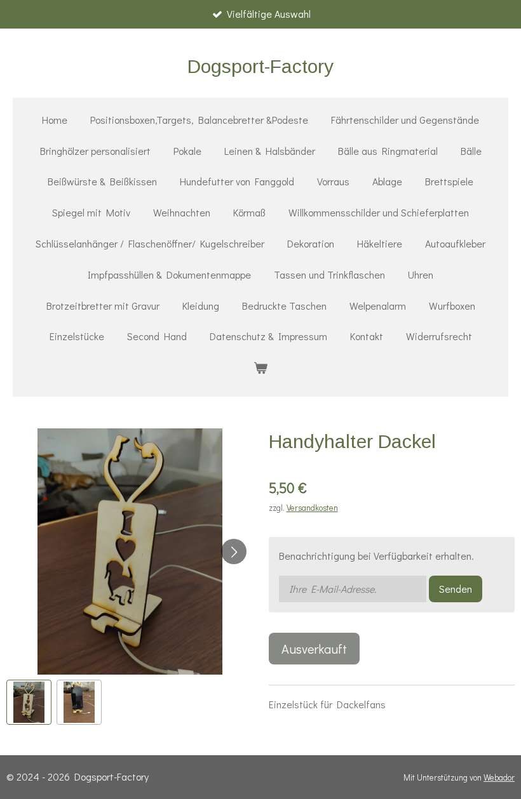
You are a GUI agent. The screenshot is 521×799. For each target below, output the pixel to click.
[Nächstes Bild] (234, 551)
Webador (499, 777)
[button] (28, 702)
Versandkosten (312, 507)
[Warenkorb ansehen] (260, 367)
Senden (455, 588)
